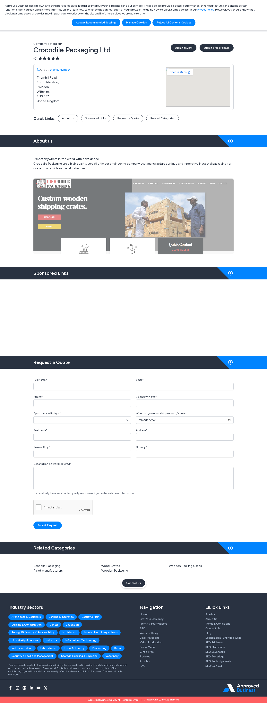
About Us (68, 118)
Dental (53, 624)
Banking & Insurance (61, 617)
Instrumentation (22, 648)
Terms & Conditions (217, 623)
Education (72, 624)
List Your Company (152, 619)
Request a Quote (128, 118)
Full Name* (40, 380)
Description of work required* (52, 464)
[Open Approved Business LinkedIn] (31, 688)
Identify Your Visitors (153, 623)
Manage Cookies (136, 22)
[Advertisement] (133, 316)
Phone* (38, 396)
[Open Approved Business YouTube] (38, 688)
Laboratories (48, 648)
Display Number (60, 69)
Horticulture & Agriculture (100, 632)
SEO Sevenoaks (215, 652)
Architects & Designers (26, 617)
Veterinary (112, 656)
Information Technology (80, 640)
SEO (142, 628)
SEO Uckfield (213, 666)
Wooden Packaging (114, 570)
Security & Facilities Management (32, 656)
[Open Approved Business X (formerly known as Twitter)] (45, 688)
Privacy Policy (205, 9)
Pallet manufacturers (48, 570)
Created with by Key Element (161, 699)
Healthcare (69, 632)
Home (143, 614)
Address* (142, 430)
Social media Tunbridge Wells (223, 637)
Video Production (151, 642)
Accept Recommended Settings (96, 22)
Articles (145, 661)
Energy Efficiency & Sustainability (33, 632)
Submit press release (216, 47)
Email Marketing (149, 637)
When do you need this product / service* (162, 413)
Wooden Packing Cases (185, 566)
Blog (208, 633)
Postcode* (40, 430)
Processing (99, 648)
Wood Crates (110, 566)
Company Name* (146, 396)
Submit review (183, 47)
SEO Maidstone (215, 647)
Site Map (210, 614)
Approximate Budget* (47, 413)
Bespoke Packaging (46, 566)
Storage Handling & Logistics (79, 656)
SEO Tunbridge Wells (218, 661)
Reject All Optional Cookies (174, 22)
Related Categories (162, 118)
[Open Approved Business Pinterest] (24, 688)
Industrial (51, 640)
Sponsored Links (95, 118)
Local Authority (74, 648)
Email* (140, 380)
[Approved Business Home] (241, 688)
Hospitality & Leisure (25, 640)
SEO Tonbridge (214, 656)
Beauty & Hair (90, 617)
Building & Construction (27, 624)
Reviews (145, 656)
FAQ (142, 666)
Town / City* (41, 447)
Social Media (147, 647)
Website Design (149, 633)
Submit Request (48, 525)
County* (141, 447)
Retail (117, 648)
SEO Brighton (214, 642)
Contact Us (133, 583)
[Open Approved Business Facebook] (10, 688)
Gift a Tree (147, 652)
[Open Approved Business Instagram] (17, 688)
